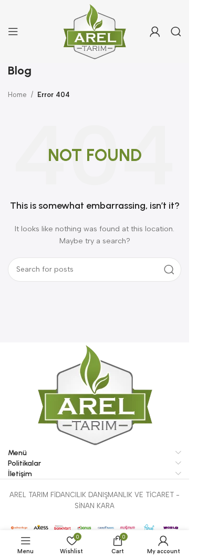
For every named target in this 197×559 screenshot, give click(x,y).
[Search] (175, 31)
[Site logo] (95, 31)
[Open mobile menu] (13, 31)
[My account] (154, 31)
